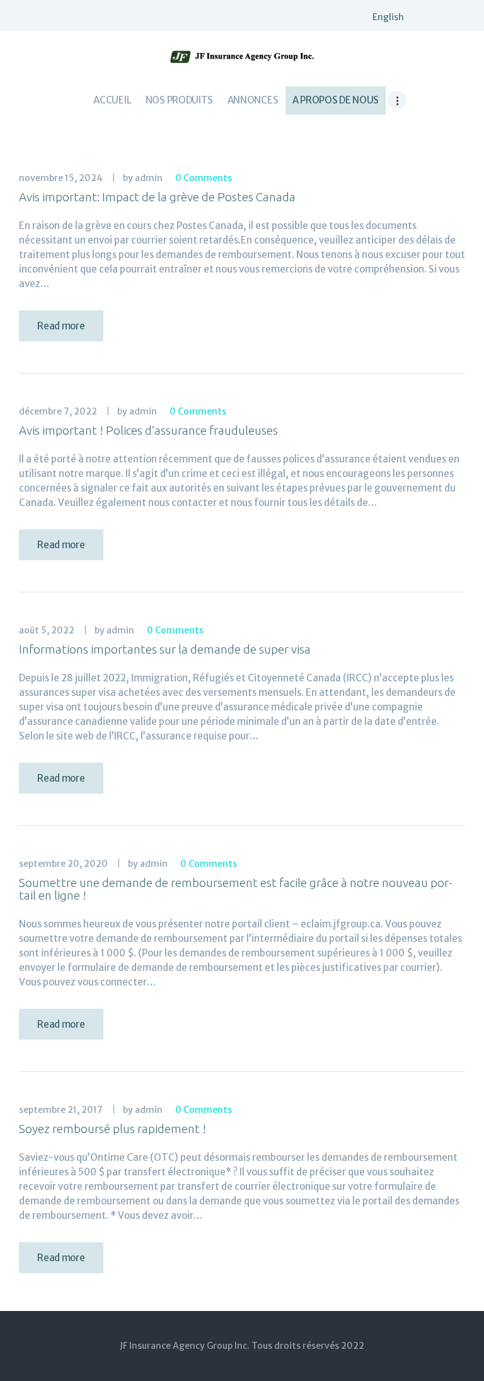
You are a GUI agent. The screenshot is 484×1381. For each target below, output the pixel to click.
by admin (143, 178)
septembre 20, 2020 (63, 863)
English (388, 17)
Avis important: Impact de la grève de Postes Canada (157, 197)
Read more (60, 326)
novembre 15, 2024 (61, 178)
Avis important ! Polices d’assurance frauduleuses (148, 430)
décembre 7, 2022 (58, 411)
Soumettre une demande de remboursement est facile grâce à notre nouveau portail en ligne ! (235, 889)
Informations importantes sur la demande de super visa (165, 649)
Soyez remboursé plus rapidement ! (112, 1128)
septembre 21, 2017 (61, 1109)
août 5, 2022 (46, 630)
